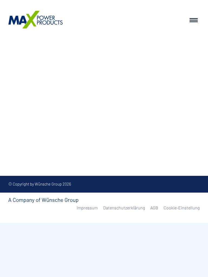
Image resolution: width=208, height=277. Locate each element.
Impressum (87, 207)
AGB (154, 207)
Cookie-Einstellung (182, 207)
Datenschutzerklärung (124, 207)
